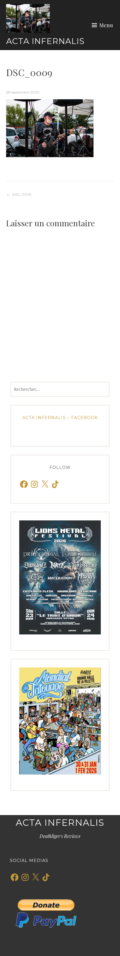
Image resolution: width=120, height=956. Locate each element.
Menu (106, 25)
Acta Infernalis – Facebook (60, 417)
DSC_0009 (21, 194)
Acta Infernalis (45, 41)
